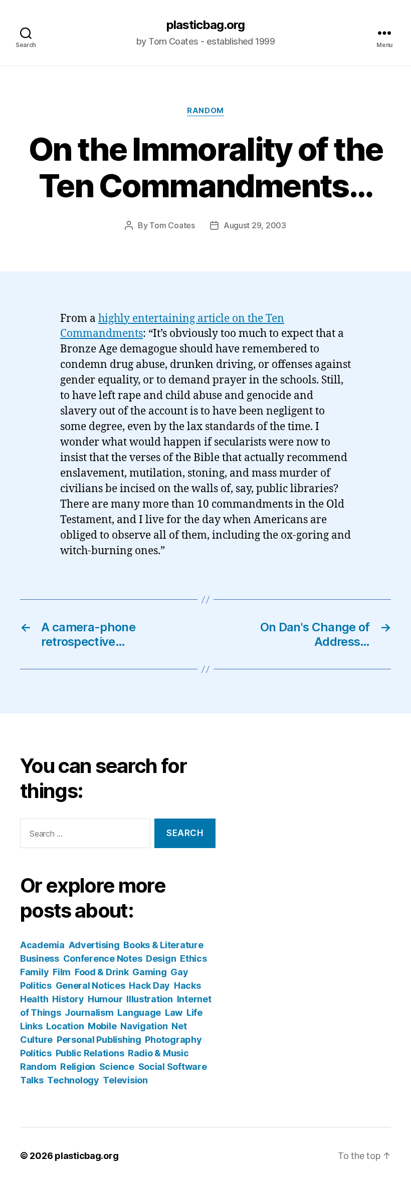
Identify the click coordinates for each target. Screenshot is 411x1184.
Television (125, 1080)
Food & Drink (102, 972)
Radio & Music (158, 1053)
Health (34, 999)
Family (34, 972)
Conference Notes (102, 958)
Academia (42, 945)
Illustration (149, 999)
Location (65, 1026)
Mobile (102, 1026)
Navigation (143, 1026)
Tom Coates (171, 225)
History (68, 999)
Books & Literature (163, 945)
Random (205, 110)
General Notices (90, 985)
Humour (105, 999)
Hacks (187, 985)
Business (39, 958)
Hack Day (149, 985)
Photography (173, 1039)
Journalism (89, 1012)
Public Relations (90, 1053)
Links (31, 1026)
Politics (36, 1053)
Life (194, 1012)
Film (62, 972)
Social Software (172, 1066)
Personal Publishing (99, 1039)
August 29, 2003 (255, 225)
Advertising (94, 945)
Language (139, 1012)
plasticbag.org (205, 25)
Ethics (193, 958)
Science (116, 1066)
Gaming (149, 972)
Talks (32, 1080)
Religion (77, 1066)
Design (161, 958)
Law (173, 1012)
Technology (73, 1080)
